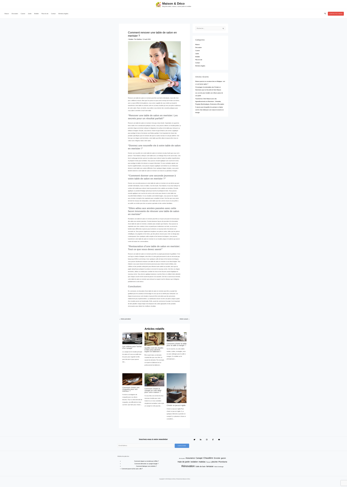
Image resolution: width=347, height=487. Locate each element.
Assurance (190, 458)
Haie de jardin (184, 462)
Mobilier (36, 13)
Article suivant (185, 319)
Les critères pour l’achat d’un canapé (132, 347)
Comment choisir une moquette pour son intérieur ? (130, 389)
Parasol (208, 462)
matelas (202, 462)
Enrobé (217, 458)
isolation (194, 462)
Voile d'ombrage (218, 466)
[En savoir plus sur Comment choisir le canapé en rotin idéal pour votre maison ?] (154, 379)
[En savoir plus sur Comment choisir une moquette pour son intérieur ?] (132, 379)
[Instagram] (207, 439)
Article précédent (125, 319)
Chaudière (208, 458)
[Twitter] (194, 439)
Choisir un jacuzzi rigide (176, 405)
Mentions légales (63, 13)
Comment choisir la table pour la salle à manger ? (177, 344)
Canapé (199, 458)
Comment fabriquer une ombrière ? (146, 466)
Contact (53, 13)
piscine (214, 462)
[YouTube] (219, 439)
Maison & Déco (173, 3)
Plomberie (222, 462)
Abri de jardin (182, 458)
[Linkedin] (200, 439)
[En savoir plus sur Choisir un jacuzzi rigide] (177, 388)
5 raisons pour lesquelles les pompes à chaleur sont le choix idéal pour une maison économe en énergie (209, 109)
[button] (325, 13)
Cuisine (23, 13)
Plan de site (44, 13)
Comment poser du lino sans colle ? (132, 468)
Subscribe (182, 445)
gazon (223, 458)
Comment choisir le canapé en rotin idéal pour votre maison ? (152, 390)
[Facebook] (213, 439)
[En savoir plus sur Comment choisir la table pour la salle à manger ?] (177, 336)
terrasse (209, 466)
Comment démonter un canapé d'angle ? (146, 463)
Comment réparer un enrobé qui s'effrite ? (146, 461)
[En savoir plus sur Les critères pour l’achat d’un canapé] (132, 338)
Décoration (15, 13)
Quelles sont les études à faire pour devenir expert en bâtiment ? (153, 349)
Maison (7, 13)
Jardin (29, 13)
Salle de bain (200, 466)
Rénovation (188, 466)
